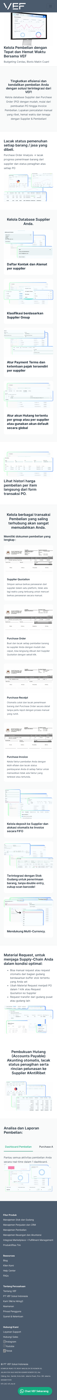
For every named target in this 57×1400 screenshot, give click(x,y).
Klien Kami (8, 1265)
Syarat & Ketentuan (13, 1316)
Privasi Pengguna (12, 1311)
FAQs (6, 1275)
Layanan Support (12, 1331)
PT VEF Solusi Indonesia (15, 1296)
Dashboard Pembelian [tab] (18, 1146)
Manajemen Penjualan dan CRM (19, 1224)
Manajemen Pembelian (14, 1229)
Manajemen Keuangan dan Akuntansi (22, 1235)
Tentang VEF (9, 1291)
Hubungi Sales (10, 1336)
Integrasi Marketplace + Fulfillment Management (28, 1240)
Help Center (9, 1270)
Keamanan (8, 1306)
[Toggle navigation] (50, 6)
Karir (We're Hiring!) (13, 1301)
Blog (5, 1260)
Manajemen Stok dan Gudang (18, 1219)
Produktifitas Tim (12, 1245)
